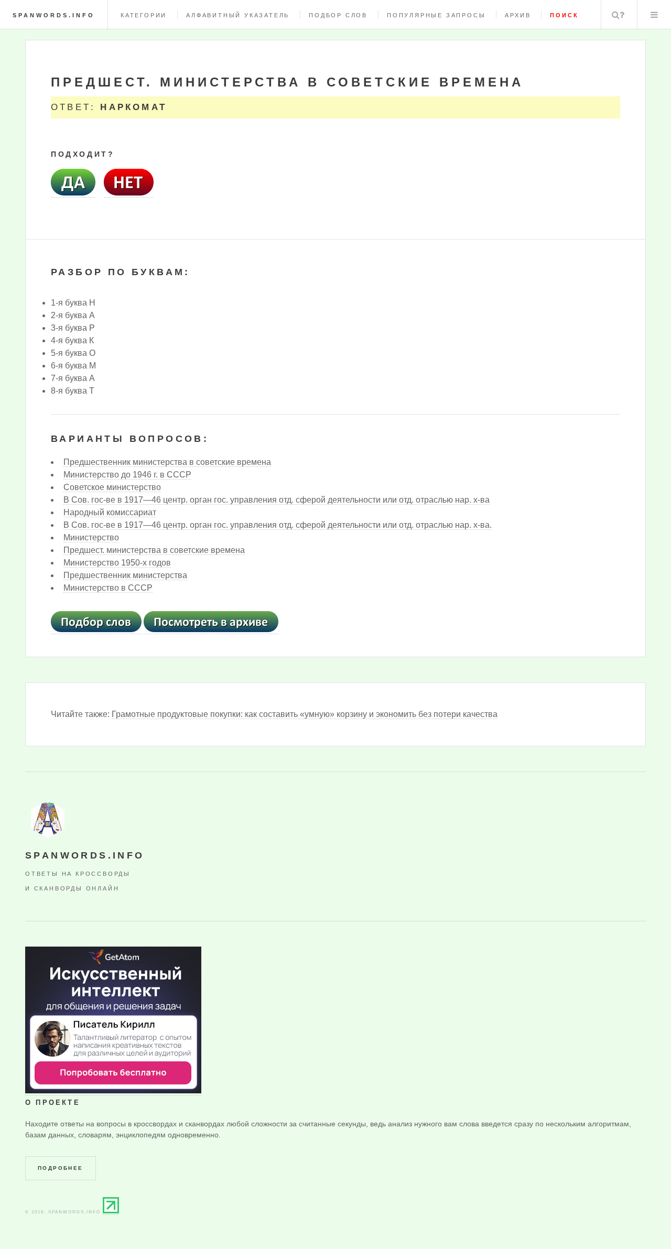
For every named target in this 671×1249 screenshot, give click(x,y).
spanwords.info (54, 15)
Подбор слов (338, 15)
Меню (654, 14)
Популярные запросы (436, 15)
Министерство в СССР (108, 587)
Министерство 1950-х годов (117, 562)
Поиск (618, 14)
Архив (518, 15)
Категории (144, 15)
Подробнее (60, 1168)
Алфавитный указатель (237, 15)
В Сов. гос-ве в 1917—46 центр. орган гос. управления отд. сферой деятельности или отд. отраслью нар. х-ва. (277, 524)
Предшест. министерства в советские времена (154, 550)
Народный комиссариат (109, 512)
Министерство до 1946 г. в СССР (127, 474)
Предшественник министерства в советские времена (167, 462)
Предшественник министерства (125, 575)
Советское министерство (112, 487)
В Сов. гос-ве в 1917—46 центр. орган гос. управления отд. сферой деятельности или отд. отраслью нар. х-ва (276, 499)
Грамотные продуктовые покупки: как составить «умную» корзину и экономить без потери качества (304, 714)
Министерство (91, 537)
